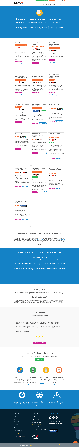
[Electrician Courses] (18, 2)
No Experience (20, 33)
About (54, 4)
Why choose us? (17, 422)
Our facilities (16, 421)
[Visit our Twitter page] (50, 418)
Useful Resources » (17, 432)
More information (19, 63)
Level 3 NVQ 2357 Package (22, 104)
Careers (15, 425)
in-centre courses (39, 239)
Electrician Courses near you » (38, 424)
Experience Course (20, 133)
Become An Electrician (47, 4)
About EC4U (16, 418)
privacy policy (32, 445)
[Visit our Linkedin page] (56, 418)
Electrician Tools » (17, 433)
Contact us (39, 359)
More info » (16, 385)
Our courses (16, 419)
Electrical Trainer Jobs (18, 430)
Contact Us (62, 4)
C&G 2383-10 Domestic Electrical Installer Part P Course (38, 135)
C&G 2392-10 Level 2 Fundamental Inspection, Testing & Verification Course (56, 170)
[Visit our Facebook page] (53, 418)
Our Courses (39, 4)
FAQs (15, 427)
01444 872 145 (44, 0)
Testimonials (16, 429)
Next (64, 327)
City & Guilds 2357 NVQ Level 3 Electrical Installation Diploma (56, 76)
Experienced (46, 33)
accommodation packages (59, 239)
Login (58, 0)
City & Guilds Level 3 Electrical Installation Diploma (37, 76)
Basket (62, 0)
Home (15, 416)
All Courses (58, 33)
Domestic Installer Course (21, 42)
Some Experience (33, 33)
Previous (15, 327)
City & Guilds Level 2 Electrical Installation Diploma (54, 44)
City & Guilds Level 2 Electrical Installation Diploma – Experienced (21, 76)
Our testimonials (39, 342)
